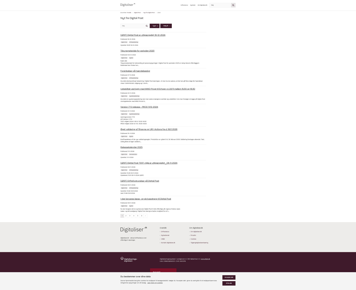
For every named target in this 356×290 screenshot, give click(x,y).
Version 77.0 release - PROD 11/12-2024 (139, 107)
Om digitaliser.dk (196, 231)
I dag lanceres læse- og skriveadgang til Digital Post (146, 199)
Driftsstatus (165, 231)
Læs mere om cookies (155, 283)
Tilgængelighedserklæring (199, 243)
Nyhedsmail (165, 235)
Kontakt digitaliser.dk (168, 243)
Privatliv (193, 235)
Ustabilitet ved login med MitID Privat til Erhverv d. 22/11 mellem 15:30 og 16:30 (158, 89)
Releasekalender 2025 (131, 147)
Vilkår (163, 239)
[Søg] (147, 26)
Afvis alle (229, 283)
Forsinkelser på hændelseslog (135, 71)
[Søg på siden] (233, 5)
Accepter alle (229, 277)
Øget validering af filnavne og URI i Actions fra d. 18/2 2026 (149, 129)
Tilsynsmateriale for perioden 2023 (137, 51)
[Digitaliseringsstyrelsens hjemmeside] (129, 259)
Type (154, 26)
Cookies (193, 239)
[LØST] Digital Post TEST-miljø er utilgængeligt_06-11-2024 (149, 163)
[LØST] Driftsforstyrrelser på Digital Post (140, 181)
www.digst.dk (205, 259)
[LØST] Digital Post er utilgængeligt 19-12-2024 (143, 35)
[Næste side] (145, 216)
